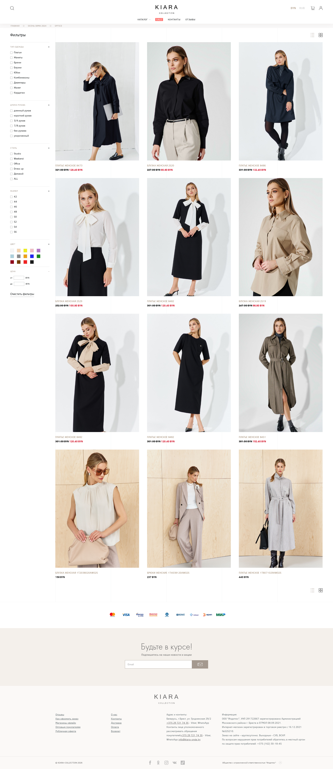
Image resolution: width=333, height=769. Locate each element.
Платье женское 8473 (68, 165)
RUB (302, 8)
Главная (15, 25)
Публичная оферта (66, 731)
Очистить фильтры (22, 294)
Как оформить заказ (67, 718)
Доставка (116, 723)
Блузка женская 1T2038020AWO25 (76, 572)
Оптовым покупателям (68, 727)
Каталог (143, 19)
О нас (114, 714)
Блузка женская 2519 (252, 301)
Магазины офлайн (66, 723)
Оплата (115, 727)
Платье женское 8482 (160, 301)
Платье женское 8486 (252, 165)
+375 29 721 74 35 (177, 723)
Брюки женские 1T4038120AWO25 (168, 572)
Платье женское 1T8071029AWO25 (260, 572)
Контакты (174, 19)
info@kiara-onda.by (189, 739)
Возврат (115, 731)
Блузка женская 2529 (68, 301)
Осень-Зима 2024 (37, 25)
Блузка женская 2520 (160, 165)
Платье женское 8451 (252, 437)
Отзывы (190, 19)
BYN (293, 8)
